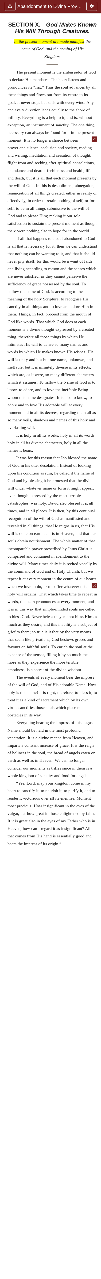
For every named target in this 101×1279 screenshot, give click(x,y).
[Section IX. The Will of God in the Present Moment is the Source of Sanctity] (5, 639)
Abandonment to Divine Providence (49, 6)
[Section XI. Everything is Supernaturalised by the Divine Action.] (95, 639)
